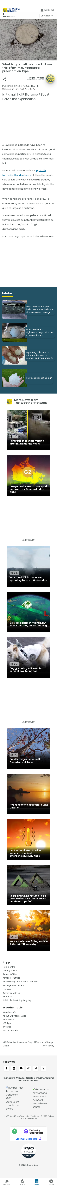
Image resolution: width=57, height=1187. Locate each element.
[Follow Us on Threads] (35, 1068)
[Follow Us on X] (43, 1068)
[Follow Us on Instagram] (14, 1068)
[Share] (4, 79)
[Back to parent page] (9, 14)
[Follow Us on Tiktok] (28, 1068)
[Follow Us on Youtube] (21, 1068)
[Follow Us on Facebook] (6, 1068)
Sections (45, 15)
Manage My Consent (13, 985)
